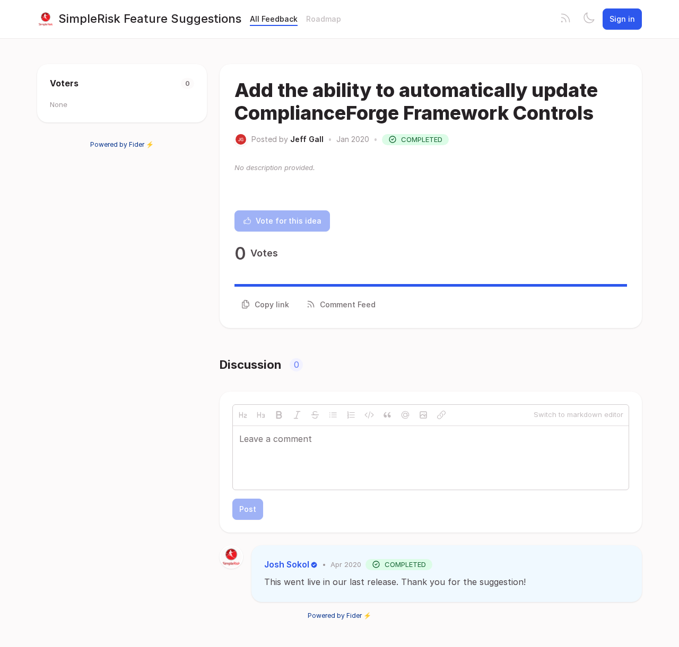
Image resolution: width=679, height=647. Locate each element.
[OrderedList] (351, 415)
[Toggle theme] (588, 19)
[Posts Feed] (565, 19)
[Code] (369, 415)
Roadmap (323, 18)
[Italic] (297, 415)
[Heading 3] (261, 415)
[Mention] (405, 415)
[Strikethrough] (315, 415)
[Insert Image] (423, 415)
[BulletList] (333, 415)
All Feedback (274, 18)
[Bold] (279, 415)
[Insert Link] (441, 415)
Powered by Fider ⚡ (122, 144)
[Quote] (387, 415)
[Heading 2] (243, 415)
